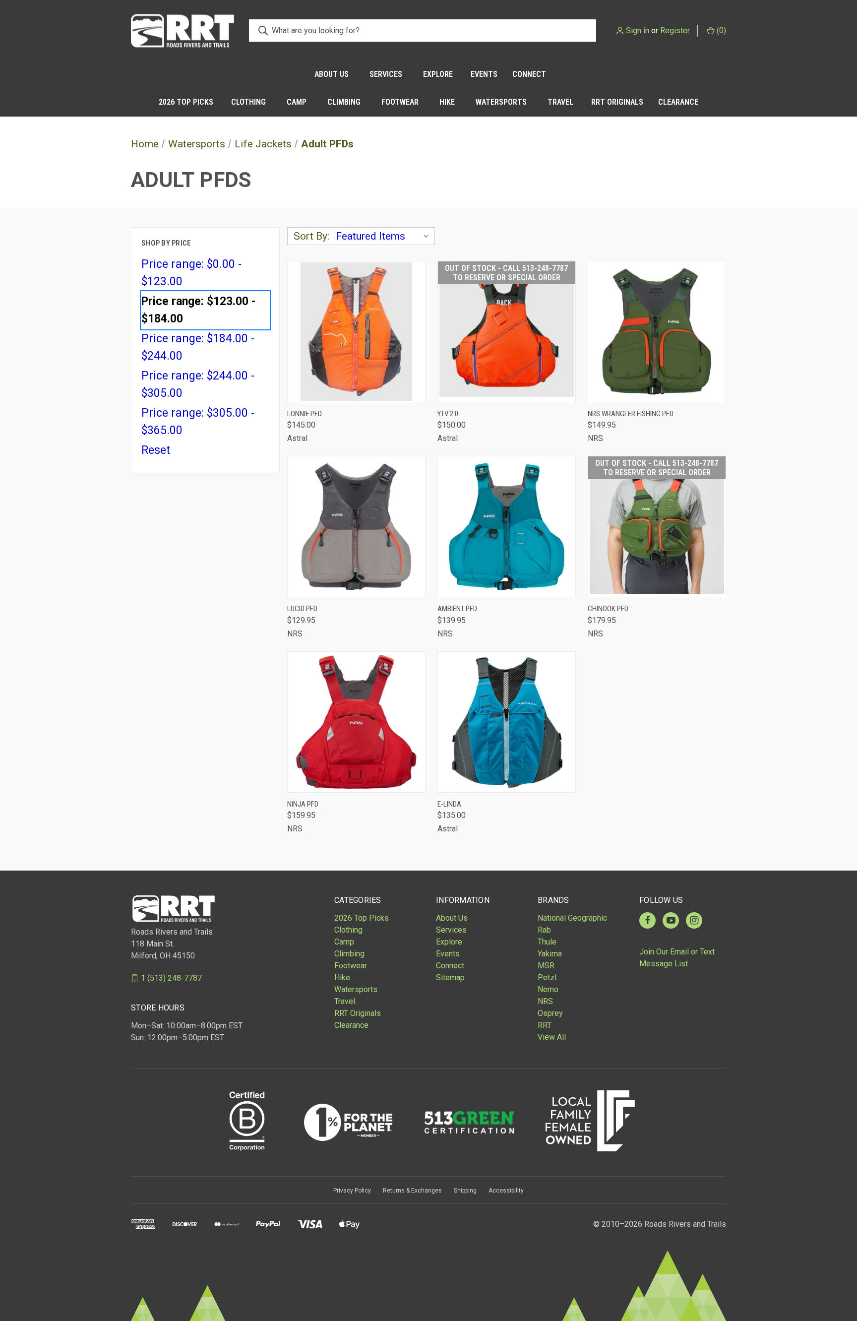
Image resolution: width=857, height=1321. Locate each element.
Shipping (465, 1190)
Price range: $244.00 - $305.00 (197, 384)
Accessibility (506, 1190)
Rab (544, 930)
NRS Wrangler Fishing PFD (630, 413)
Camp (296, 102)
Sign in (637, 30)
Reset (155, 450)
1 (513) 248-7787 (171, 978)
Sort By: (311, 236)
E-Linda (449, 804)
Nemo (548, 989)
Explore (438, 74)
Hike (447, 102)
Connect (529, 74)
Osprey (550, 1013)
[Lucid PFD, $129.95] (356, 526)
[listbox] (384, 236)
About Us (331, 74)
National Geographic (572, 918)
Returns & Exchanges (412, 1190)
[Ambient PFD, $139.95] (506, 526)
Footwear (400, 102)
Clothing (248, 102)
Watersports (501, 102)
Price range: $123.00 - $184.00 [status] (198, 310)
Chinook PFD (608, 608)
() (720, 30)
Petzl (547, 977)
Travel (560, 102)
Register (675, 30)
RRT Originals (617, 102)
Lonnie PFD (304, 413)
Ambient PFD (457, 608)
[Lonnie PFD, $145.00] (356, 331)
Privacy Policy (352, 1190)
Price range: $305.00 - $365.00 (197, 421)
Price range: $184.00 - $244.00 (197, 347)
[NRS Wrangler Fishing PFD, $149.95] (657, 331)
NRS (545, 1001)
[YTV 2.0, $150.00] (506, 331)
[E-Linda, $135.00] (506, 722)
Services (385, 74)
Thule (547, 941)
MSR (546, 965)
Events (484, 74)
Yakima (550, 953)
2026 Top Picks (186, 102)
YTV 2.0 (447, 413)
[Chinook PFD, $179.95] (657, 526)
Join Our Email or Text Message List (677, 957)
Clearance (678, 102)
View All (552, 1037)
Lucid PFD (302, 608)
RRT (544, 1025)
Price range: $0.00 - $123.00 (191, 272)
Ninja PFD (302, 804)
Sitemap (450, 977)
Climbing (344, 102)
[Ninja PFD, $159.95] (356, 722)
